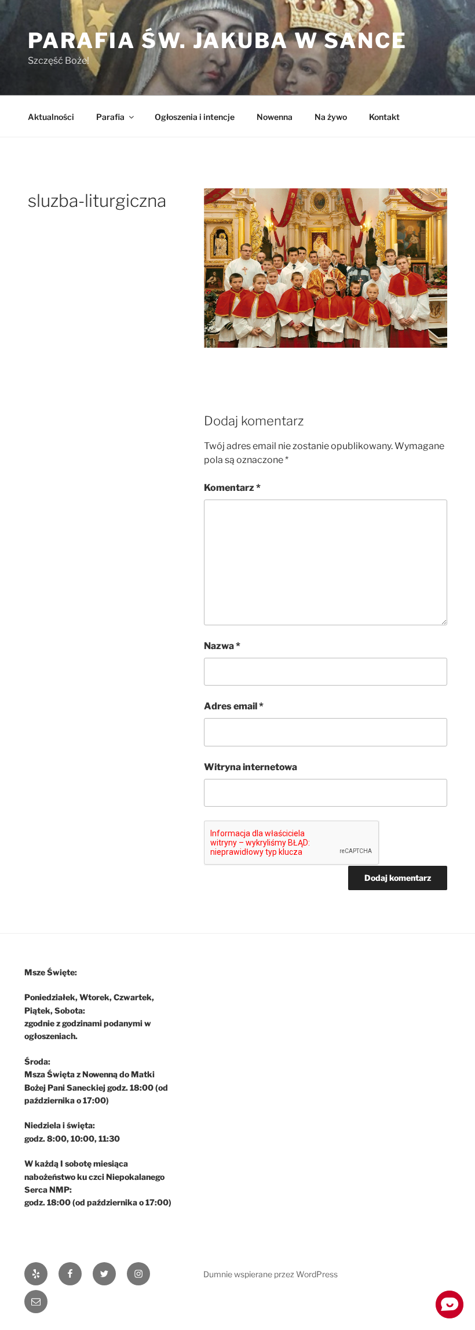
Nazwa (222, 645)
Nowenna (275, 117)
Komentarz (232, 487)
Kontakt (384, 117)
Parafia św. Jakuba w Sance (217, 40)
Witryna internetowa (250, 767)
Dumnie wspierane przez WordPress (270, 1274)
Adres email (234, 706)
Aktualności (51, 117)
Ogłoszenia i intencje (195, 117)
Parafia (110, 117)
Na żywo (331, 117)
